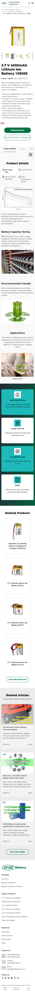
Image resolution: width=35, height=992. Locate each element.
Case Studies (6, 939)
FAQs (3, 943)
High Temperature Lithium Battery (14, 917)
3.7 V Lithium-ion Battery (10, 898)
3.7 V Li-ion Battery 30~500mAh (13, 11)
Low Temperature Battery (11, 913)
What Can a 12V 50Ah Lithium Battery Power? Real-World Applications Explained (15, 778)
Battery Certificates (8, 883)
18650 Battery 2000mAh (10, 902)
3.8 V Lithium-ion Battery (10, 909)
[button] (2, 55)
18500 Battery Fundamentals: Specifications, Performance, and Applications (16, 826)
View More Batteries (17, 679)
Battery (20, 867)
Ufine (30, 744)
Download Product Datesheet (17, 137)
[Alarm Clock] (17, 365)
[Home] (2, 10)
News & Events (7, 936)
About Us (4, 879)
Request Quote (17, 130)
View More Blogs (17, 852)
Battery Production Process (11, 886)
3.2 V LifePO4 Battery (9, 905)
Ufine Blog (5, 932)
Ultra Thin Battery (8, 920)
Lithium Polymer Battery (13, 9)
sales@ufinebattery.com (16, 969)
